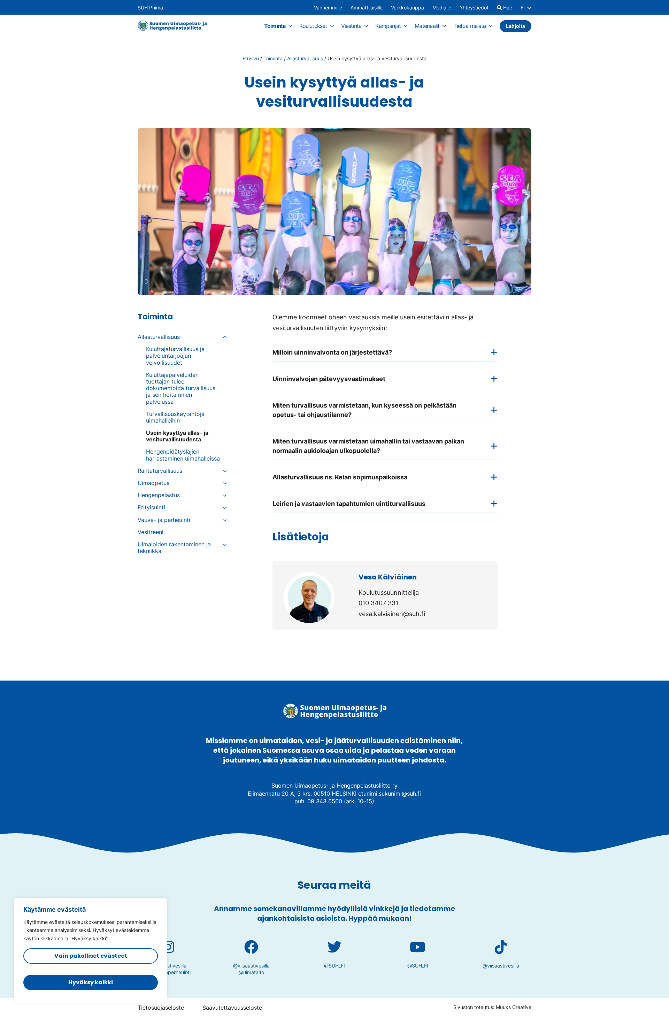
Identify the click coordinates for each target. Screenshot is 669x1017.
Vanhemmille (328, 7)
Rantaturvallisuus (160, 471)
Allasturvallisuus (305, 58)
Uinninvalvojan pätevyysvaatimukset (328, 378)
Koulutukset (313, 25)
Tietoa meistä (469, 25)
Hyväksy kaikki (90, 982)
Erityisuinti (151, 507)
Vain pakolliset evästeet (90, 956)
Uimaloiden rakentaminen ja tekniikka (174, 547)
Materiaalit (427, 25)
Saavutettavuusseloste (232, 1007)
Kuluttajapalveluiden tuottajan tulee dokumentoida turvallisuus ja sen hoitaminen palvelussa (180, 388)
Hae (507, 7)
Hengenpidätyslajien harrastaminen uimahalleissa (183, 455)
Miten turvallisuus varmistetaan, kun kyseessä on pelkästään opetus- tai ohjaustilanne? (364, 410)
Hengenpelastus (159, 495)
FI (523, 7)
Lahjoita (515, 26)
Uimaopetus (153, 483)
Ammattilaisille (367, 7)
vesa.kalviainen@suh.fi (392, 613)
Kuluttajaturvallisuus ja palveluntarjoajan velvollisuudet (175, 356)
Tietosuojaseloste (161, 1007)
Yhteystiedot (474, 7)
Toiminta (275, 25)
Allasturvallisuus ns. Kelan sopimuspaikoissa (339, 477)
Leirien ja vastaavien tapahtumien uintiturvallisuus (348, 503)
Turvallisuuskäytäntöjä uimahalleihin (175, 417)
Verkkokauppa (407, 7)
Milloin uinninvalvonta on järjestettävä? (332, 352)
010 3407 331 (378, 603)
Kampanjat (388, 25)
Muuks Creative (513, 1007)
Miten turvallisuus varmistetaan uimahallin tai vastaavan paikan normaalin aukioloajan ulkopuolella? (368, 446)
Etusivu (251, 58)
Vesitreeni (150, 532)
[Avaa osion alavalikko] (290, 25)
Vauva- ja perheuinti (165, 520)
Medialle (441, 7)
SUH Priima (150, 7)
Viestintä (351, 25)
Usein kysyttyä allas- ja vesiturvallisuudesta (177, 436)
